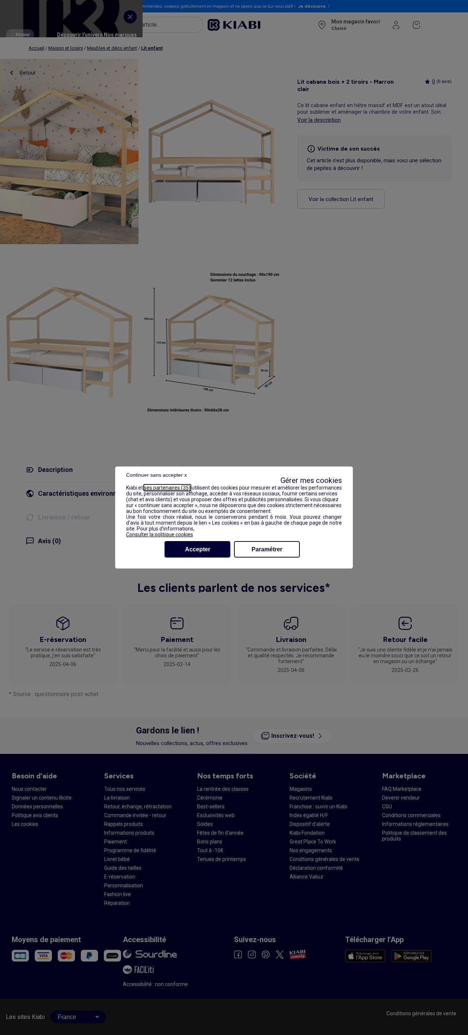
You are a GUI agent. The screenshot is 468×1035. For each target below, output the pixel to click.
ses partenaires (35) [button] (167, 488)
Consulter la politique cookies (159, 534)
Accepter (197, 549)
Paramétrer (267, 549)
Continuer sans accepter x (156, 475)
